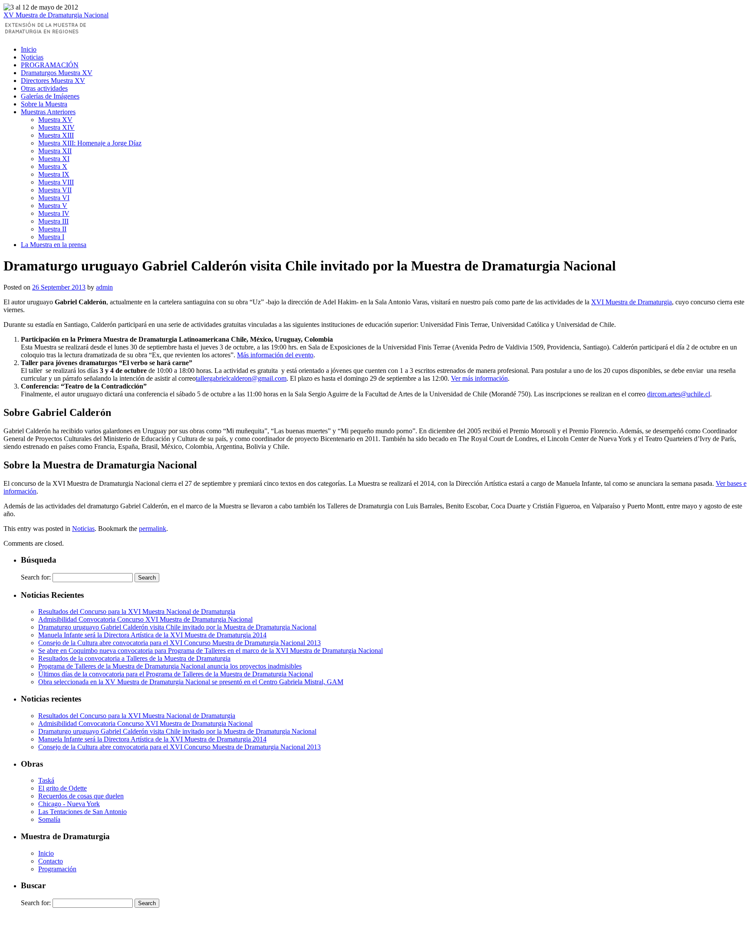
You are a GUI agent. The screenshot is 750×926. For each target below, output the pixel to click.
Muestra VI (53, 197)
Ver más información (479, 378)
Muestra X (52, 166)
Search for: (36, 577)
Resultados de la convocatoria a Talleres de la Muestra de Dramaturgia (134, 658)
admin (104, 287)
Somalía (49, 819)
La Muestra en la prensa (53, 244)
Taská (46, 780)
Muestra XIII (56, 135)
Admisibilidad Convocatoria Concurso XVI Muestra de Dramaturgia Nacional (145, 619)
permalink (152, 528)
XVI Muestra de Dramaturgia (631, 302)
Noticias (32, 57)
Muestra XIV (56, 127)
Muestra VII (55, 190)
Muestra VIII (56, 182)
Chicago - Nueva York (69, 803)
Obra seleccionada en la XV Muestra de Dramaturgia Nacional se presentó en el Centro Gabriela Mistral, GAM (190, 681)
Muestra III (53, 221)
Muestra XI (53, 158)
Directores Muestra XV (53, 80)
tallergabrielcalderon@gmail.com (241, 378)
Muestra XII (55, 151)
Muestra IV (53, 213)
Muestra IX (53, 174)
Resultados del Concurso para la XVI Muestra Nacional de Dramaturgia (136, 611)
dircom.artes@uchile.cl (678, 394)
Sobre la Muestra (44, 104)
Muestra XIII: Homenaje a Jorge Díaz (89, 143)
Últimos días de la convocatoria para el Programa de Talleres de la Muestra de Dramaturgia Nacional (175, 674)
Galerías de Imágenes (50, 96)
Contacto (50, 861)
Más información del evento (275, 355)
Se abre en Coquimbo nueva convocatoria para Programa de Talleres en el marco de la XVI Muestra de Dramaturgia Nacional (210, 650)
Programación (57, 869)
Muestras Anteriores (48, 111)
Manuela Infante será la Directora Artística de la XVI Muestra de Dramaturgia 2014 (152, 635)
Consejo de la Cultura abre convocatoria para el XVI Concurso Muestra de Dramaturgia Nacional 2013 (179, 642)
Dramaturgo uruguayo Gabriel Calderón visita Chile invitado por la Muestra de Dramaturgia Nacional (177, 627)
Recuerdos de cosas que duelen (81, 796)
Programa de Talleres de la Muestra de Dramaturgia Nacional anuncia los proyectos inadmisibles (170, 666)
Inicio (28, 49)
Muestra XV (55, 119)
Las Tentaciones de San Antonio (82, 811)
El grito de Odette (62, 788)
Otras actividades (44, 88)
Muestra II (52, 229)
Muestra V (52, 205)
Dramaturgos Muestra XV (56, 72)
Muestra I (51, 237)
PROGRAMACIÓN (50, 65)
